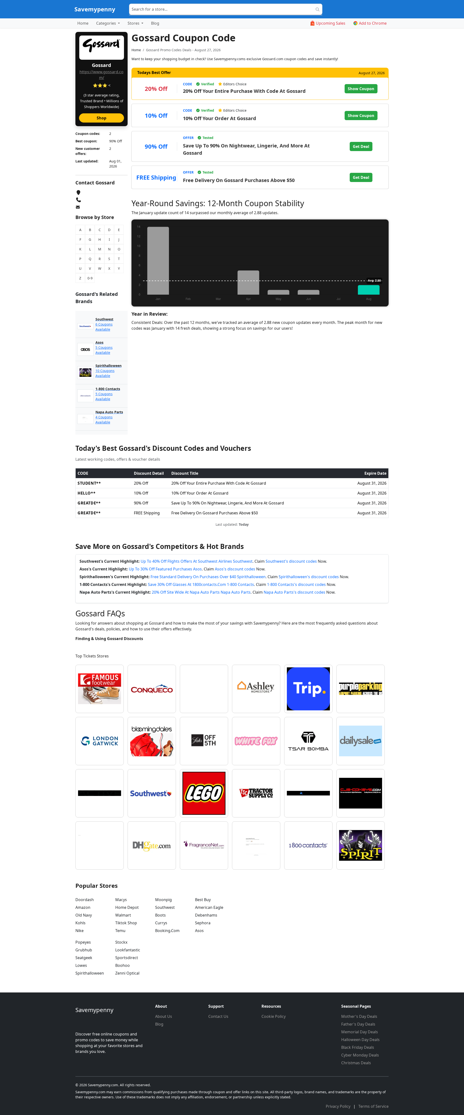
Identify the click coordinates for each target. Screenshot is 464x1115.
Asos (199, 930)
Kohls (80, 923)
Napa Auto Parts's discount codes (294, 592)
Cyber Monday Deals (360, 1055)
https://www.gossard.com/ (101, 74)
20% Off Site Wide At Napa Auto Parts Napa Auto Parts (201, 592)
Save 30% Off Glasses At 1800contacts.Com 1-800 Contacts (201, 584)
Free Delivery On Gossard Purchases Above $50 (239, 180)
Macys (121, 899)
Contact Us (218, 1016)
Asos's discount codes (235, 569)
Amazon (82, 907)
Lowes (81, 965)
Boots (160, 915)
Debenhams (206, 915)
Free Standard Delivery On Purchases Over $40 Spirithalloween (208, 576)
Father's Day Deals (358, 1024)
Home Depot (127, 907)
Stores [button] (134, 23)
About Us (163, 1016)
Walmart (123, 915)
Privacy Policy (338, 1106)
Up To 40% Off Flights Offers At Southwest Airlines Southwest (197, 561)
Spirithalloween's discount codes (309, 576)
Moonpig (163, 899)
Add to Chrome (373, 23)
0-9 (90, 278)
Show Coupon (361, 88)
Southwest (165, 907)
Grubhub (83, 950)
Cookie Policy (273, 1016)
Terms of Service (373, 1106)
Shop (101, 118)
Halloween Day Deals (360, 1039)
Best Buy (203, 899)
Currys (161, 923)
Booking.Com (167, 930)
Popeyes (83, 942)
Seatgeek (83, 957)
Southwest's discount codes (291, 561)
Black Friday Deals (357, 1047)
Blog (155, 23)
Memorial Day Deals (359, 1032)
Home (82, 23)
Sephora (202, 923)
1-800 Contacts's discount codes (296, 584)
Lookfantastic (127, 950)
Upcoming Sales (330, 23)
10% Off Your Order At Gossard (219, 118)
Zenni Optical (127, 973)
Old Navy (83, 915)
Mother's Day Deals (359, 1016)
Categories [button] (106, 23)
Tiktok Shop (126, 923)
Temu (120, 930)
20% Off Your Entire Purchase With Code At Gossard (244, 91)
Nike (79, 930)
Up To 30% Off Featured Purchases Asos (165, 569)
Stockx (121, 942)
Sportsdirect (126, 957)
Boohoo (122, 965)
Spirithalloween (89, 973)
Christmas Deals (356, 1062)
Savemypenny (94, 9)
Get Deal (361, 146)
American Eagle (209, 907)
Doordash (84, 899)
